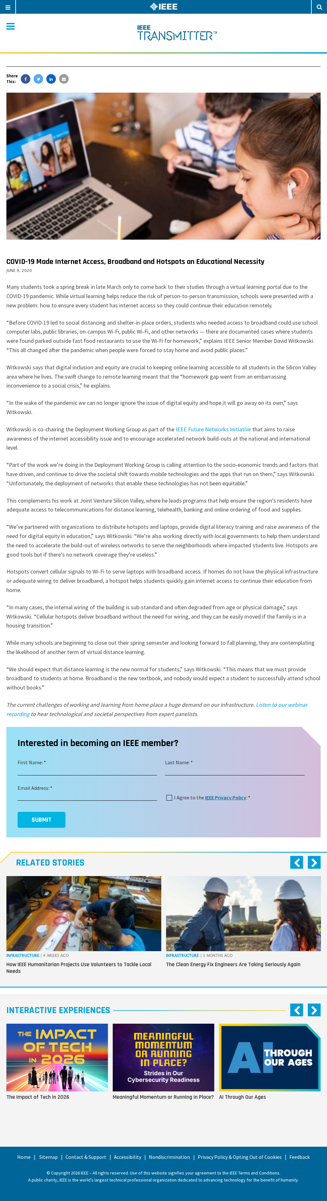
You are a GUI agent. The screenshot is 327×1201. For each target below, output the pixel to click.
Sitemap (48, 1157)
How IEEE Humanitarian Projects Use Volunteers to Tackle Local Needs (78, 968)
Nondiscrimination (169, 1157)
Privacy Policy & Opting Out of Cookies (240, 1157)
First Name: (30, 762)
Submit (41, 820)
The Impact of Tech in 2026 (37, 1097)
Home (24, 1157)
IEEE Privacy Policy (225, 797)
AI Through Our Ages (242, 1097)
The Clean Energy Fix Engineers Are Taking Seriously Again (233, 964)
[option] (83, 926)
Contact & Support (85, 1157)
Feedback (299, 1157)
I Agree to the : (210, 797)
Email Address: (33, 788)
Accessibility (127, 1157)
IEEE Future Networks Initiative (213, 429)
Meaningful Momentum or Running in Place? (163, 1097)
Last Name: (177, 762)
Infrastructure (22, 955)
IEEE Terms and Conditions (254, 1173)
